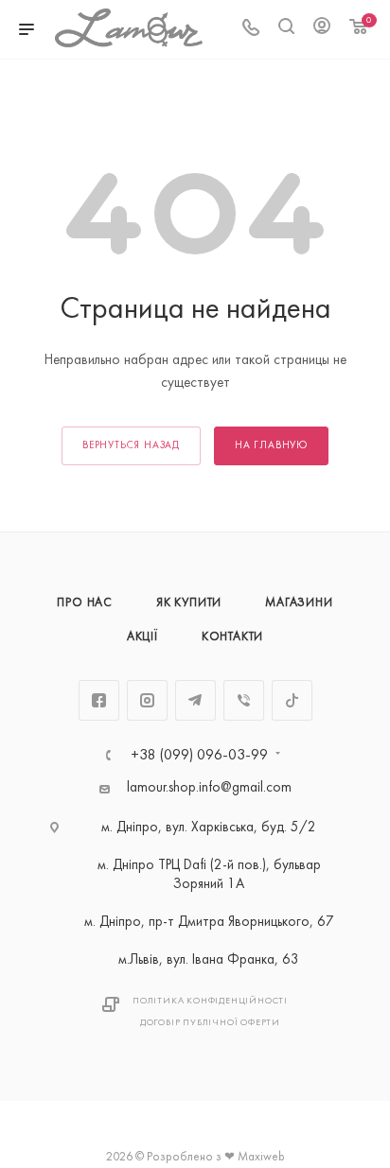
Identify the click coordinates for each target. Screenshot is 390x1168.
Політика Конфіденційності (210, 1001)
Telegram (195, 700)
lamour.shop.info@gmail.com (209, 788)
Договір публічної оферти (210, 1023)
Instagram (147, 700)
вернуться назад (131, 446)
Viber (243, 700)
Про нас (85, 603)
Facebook (99, 700)
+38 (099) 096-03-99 (199, 755)
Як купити (189, 603)
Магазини (298, 603)
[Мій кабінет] (321, 30)
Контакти (232, 637)
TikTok (292, 700)
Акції (142, 637)
